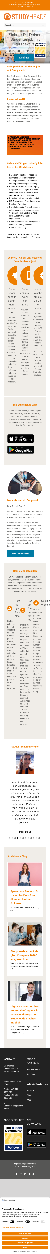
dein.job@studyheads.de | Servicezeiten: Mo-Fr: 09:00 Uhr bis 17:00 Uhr (25, 5)
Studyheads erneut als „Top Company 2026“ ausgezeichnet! (24, 955)
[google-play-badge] (20, 446)
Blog (29, 1095)
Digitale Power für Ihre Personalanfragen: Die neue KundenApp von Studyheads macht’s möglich (24, 1014)
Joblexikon (31, 1090)
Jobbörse (31, 1074)
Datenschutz (30, 1164)
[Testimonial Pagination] (9, 838)
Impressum (19, 1164)
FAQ (29, 1100)
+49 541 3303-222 (27, 3)
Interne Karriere (33, 1069)
